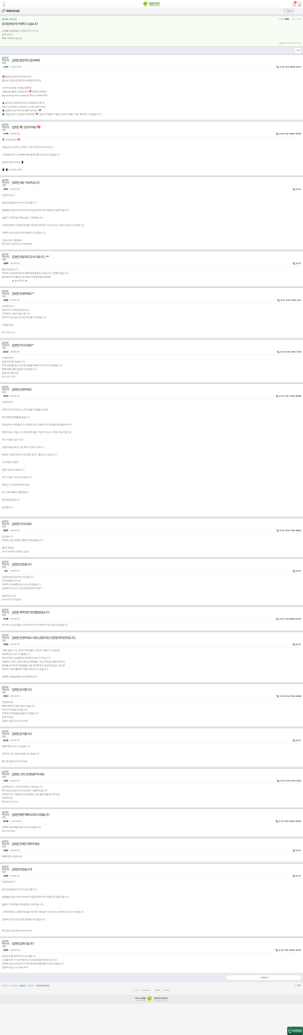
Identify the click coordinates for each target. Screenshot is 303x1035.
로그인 (136, 990)
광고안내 (13, 985)
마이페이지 (146, 990)
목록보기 (265, 977)
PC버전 (166, 990)
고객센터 (157, 990)
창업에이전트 (11, 134)
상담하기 (289, 11)
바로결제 (22, 985)
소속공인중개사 (12, 67)
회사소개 (5, 985)
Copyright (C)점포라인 (160, 1001)
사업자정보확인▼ (140, 1001)
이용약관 (30, 985)
